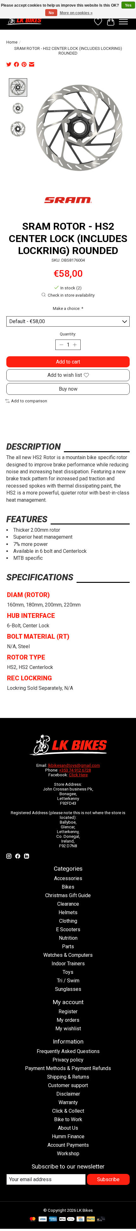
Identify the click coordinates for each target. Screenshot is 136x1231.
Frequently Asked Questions (68, 1051)
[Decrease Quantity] (61, 345)
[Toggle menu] (123, 21)
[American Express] (53, 1219)
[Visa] (43, 1219)
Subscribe (108, 1179)
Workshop (68, 1154)
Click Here (78, 774)
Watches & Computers (68, 955)
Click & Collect (68, 1111)
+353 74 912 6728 (75, 770)
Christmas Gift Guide (68, 895)
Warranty (68, 1102)
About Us (68, 1128)
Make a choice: (68, 308)
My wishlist (68, 1029)
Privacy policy (68, 1060)
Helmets (68, 912)
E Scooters (68, 929)
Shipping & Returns (68, 1077)
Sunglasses (68, 989)
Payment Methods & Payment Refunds (68, 1068)
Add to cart (68, 362)
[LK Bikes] (23, 20)
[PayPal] (91, 1219)
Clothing (68, 921)
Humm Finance (68, 1136)
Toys (68, 972)
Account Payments (68, 1145)
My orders (68, 1020)
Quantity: (68, 334)
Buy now (68, 389)
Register (68, 1012)
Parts (68, 947)
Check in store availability (71, 295)
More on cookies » (76, 13)
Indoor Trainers (68, 964)
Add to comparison (29, 401)
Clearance (68, 904)
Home (11, 42)
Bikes (68, 887)
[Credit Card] (80, 1219)
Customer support (68, 1085)
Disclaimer (68, 1094)
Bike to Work (68, 1119)
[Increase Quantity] (75, 345)
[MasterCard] (32, 1219)
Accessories (68, 878)
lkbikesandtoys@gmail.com (74, 765)
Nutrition (68, 938)
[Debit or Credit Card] (101, 1219)
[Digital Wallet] (67, 1219)
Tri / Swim (68, 981)
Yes (128, 5)
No (51, 13)
